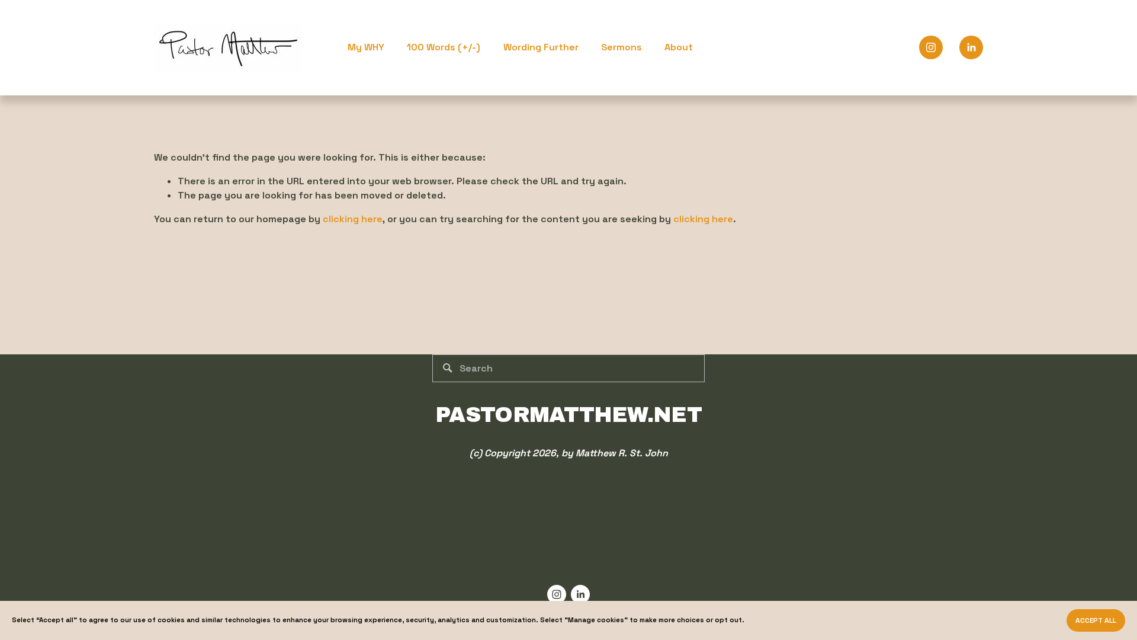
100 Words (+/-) (443, 47)
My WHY (366, 47)
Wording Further (541, 47)
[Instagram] (931, 47)
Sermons (621, 47)
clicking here (353, 219)
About (678, 47)
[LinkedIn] (971, 47)
